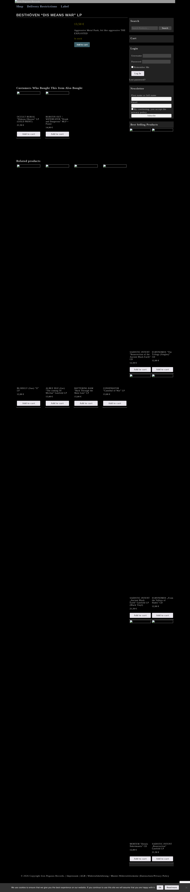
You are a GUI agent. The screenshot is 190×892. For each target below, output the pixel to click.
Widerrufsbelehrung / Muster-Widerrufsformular (113, 876)
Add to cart (82, 44)
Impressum (72, 876)
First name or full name (143, 95)
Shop (19, 6)
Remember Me (141, 67)
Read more (172, 887)
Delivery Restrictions (42, 6)
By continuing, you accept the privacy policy (148, 110)
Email (134, 102)
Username (136, 56)
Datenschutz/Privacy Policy (154, 876)
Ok (160, 887)
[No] (186, 887)
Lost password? (137, 79)
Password (136, 61)
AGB (83, 876)
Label (65, 6)
